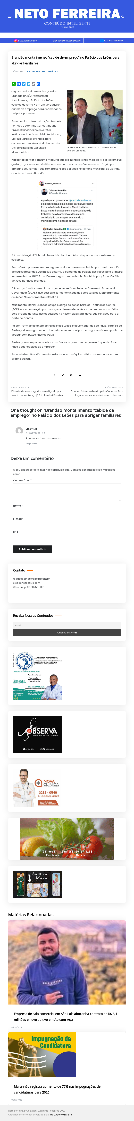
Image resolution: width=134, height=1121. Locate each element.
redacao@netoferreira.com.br (31, 578)
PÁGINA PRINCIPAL (37, 71)
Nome (18, 505)
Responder (31, 443)
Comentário (22, 480)
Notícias (53, 71)
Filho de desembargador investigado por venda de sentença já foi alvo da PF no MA (37, 393)
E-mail (18, 519)
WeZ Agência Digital (61, 1114)
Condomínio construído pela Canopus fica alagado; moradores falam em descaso (97, 393)
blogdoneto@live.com (26, 582)
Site (15, 532)
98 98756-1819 (35, 587)
